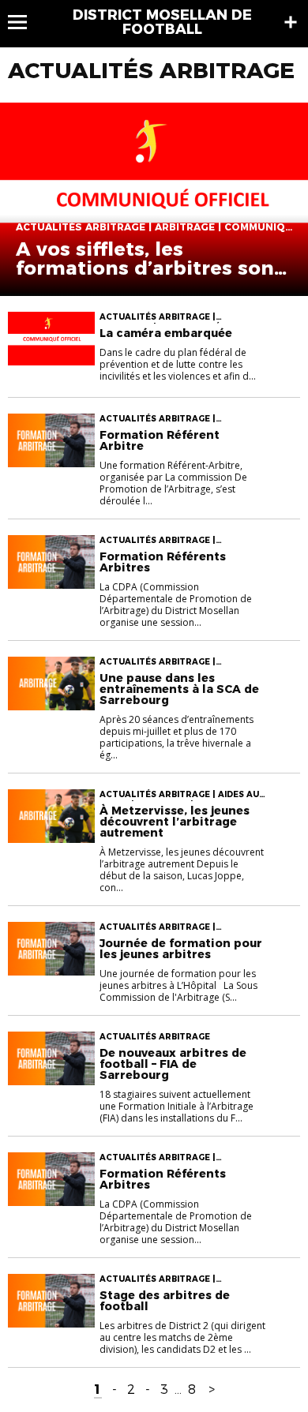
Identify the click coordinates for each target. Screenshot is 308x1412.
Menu (25, 22)
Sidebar (290, 22)
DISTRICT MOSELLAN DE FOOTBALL (162, 22)
